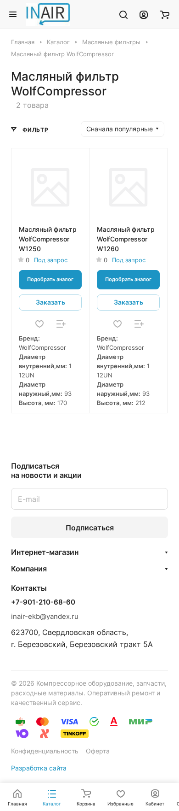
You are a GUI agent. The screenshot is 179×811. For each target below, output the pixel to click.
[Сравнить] (61, 324)
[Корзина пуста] (164, 14)
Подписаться (90, 527)
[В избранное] (39, 324)
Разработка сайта (39, 768)
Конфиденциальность (44, 751)
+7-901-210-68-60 (43, 602)
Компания (29, 568)
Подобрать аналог (50, 279)
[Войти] (144, 14)
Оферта (98, 751)
